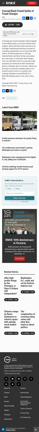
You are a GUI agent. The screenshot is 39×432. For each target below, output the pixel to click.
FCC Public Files (25, 417)
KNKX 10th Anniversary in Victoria (19, 241)
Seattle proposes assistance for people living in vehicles (19, 139)
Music (9, 188)
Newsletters (8, 419)
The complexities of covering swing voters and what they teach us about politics (28, 319)
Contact (6, 392)
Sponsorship (24, 392)
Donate (32, 3)
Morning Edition (11, 98)
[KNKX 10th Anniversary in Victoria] (19, 222)
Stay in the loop (19, 198)
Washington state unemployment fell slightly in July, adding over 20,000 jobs (19, 158)
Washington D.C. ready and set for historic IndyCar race (27, 282)
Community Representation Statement (25, 402)
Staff (6, 397)
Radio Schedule (9, 406)
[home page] (10, 4)
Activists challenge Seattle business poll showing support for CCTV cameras (17, 168)
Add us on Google (28, 34)
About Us (7, 388)
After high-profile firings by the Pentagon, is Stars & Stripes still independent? (11, 286)
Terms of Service (26, 408)
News (18, 188)
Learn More (19, 258)
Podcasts (7, 415)
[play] (3, 429)
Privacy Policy (25, 201)
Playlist (6, 410)
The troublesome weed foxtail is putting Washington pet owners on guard (17, 149)
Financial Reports (26, 397)
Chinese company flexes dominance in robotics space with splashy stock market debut (11, 319)
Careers (23, 388)
